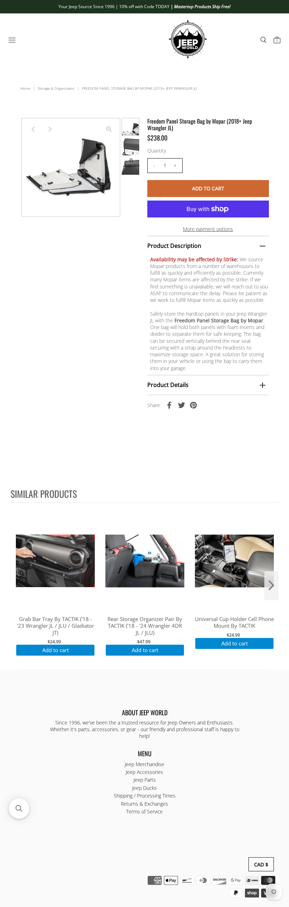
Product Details (168, 385)
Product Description (174, 246)
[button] (19, 808)
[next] (271, 585)
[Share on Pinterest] (193, 404)
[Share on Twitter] (181, 404)
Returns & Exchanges (144, 803)
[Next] (50, 129)
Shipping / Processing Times (145, 795)
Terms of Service (144, 811)
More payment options (208, 229)
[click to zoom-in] (109, 129)
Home (25, 88)
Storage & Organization (56, 88)
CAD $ (261, 864)
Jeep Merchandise (144, 764)
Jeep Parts (145, 779)
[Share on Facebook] (169, 404)
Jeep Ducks (144, 787)
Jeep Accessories (144, 772)
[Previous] (33, 129)
